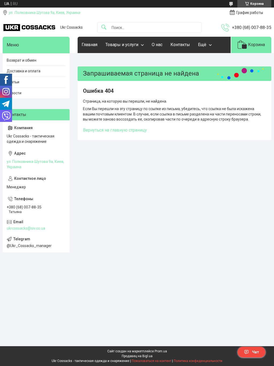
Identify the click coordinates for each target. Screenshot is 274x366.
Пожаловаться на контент (151, 361)
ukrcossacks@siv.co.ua (26, 228)
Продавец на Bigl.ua (137, 356)
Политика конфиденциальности (198, 361)
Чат (255, 352)
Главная (89, 44)
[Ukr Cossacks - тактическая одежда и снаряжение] (29, 28)
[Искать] (104, 27)
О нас (157, 44)
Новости (14, 93)
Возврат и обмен (21, 60)
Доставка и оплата (23, 71)
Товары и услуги (121, 44)
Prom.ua (161, 351)
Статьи (13, 82)
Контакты (180, 44)
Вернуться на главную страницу (115, 130)
